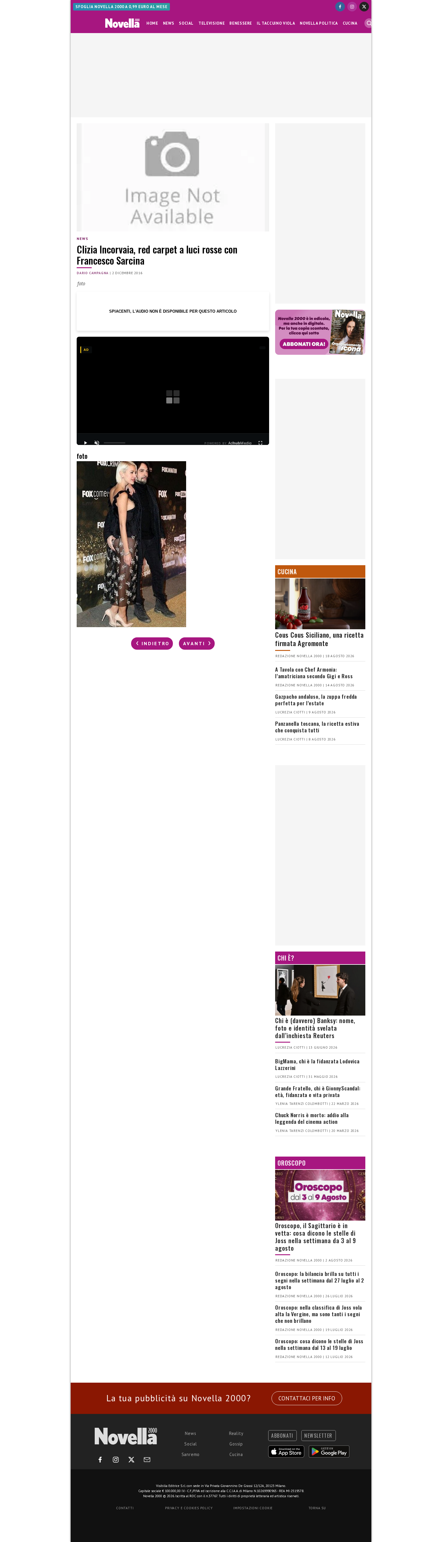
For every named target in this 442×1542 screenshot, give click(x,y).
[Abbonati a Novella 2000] (320, 332)
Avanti (195, 643)
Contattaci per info (306, 1398)
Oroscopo (291, 1162)
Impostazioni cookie (253, 1508)
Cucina (350, 23)
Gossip (236, 1444)
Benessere (240, 23)
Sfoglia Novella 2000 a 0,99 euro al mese (121, 6)
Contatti (125, 1508)
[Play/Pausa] (85, 443)
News (168, 23)
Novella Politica (319, 23)
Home (152, 23)
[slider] (114, 442)
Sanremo (191, 1454)
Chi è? (286, 957)
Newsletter (318, 1435)
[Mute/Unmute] (97, 443)
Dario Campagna (93, 273)
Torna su (317, 1508)
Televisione (211, 23)
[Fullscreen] (260, 443)
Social (186, 23)
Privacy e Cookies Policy (189, 1508)
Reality (236, 1433)
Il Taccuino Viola (276, 23)
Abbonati (282, 1435)
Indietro (154, 643)
